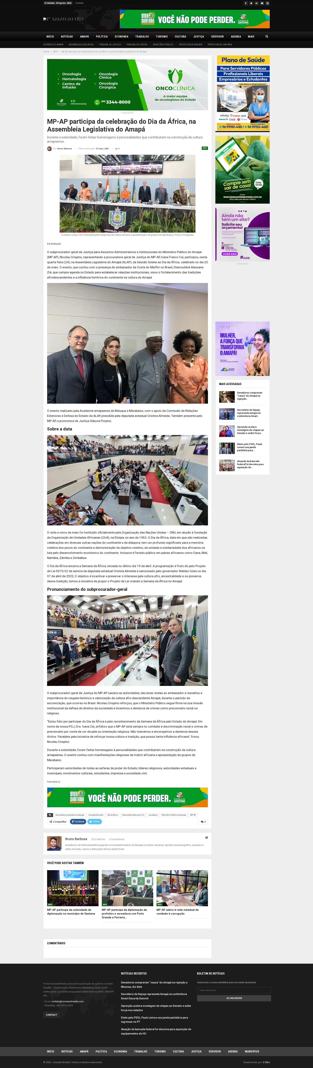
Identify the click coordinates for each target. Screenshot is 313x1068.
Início (50, 36)
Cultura (180, 36)
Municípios (252, 1051)
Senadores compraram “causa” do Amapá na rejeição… (249, 395)
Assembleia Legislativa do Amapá (70, 815)
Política (102, 36)
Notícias (67, 36)
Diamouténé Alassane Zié (133, 815)
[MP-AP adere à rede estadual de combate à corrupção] (182, 888)
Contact (51, 1014)
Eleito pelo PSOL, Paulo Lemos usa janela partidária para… (249, 447)
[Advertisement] (242, 295)
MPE (205, 148)
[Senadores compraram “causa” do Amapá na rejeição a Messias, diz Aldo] (227, 397)
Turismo (162, 36)
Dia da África (112, 815)
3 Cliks (266, 1062)
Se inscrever (234, 998)
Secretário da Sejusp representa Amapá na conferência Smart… (248, 413)
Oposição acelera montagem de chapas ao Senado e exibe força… (250, 430)
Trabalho (142, 36)
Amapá (84, 36)
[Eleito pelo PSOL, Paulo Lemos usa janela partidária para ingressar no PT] (227, 448)
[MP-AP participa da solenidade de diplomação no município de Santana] (73, 888)
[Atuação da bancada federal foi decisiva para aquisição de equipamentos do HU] (227, 465)
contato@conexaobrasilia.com (67, 1001)
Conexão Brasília (95, 815)
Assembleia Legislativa (81, 44)
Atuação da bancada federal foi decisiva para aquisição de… (250, 464)
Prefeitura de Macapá (190, 44)
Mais (251, 36)
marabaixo (153, 815)
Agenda (236, 36)
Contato (79, 3)
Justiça (198, 36)
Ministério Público (163, 44)
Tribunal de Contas (136, 44)
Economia (121, 36)
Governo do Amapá (53, 44)
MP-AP (193, 815)
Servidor (217, 36)
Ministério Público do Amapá (174, 815)
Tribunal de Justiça (110, 44)
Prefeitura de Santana (220, 44)
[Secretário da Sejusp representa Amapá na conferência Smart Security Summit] (227, 414)
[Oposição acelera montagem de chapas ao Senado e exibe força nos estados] (227, 431)
